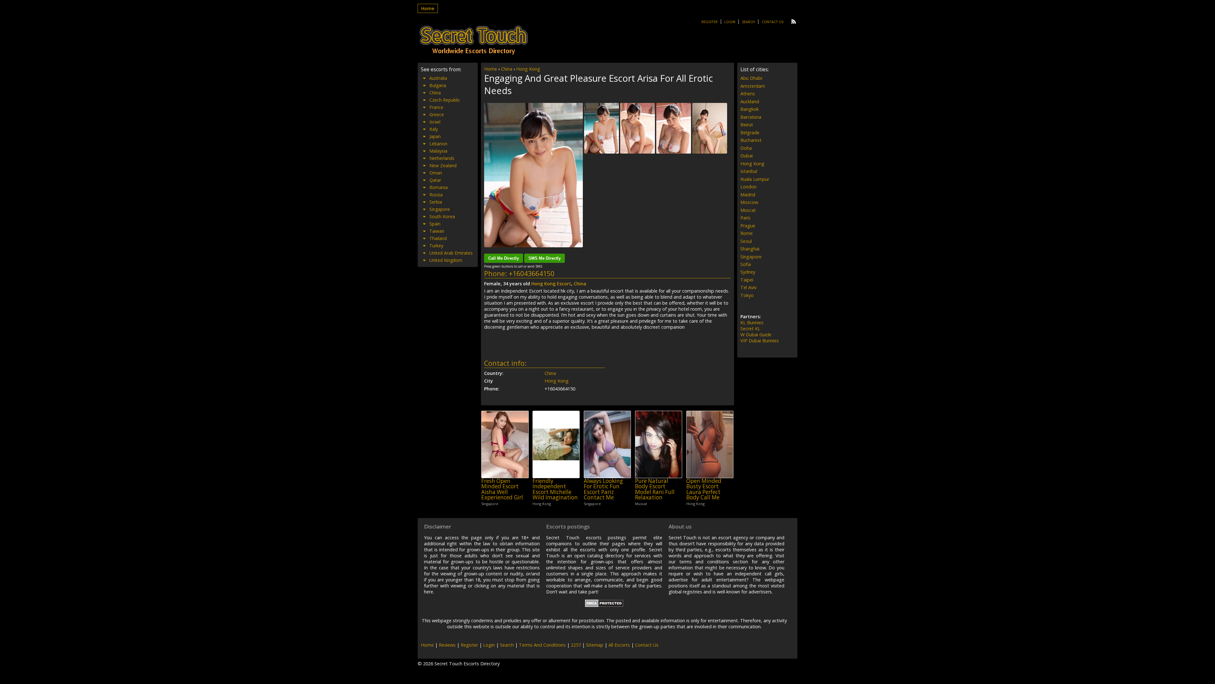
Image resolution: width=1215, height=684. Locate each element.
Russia (436, 195)
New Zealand (443, 165)
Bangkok (749, 109)
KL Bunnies (751, 323)
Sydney (747, 272)
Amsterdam (752, 86)
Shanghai (749, 249)
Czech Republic (444, 100)
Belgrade (749, 133)
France (436, 107)
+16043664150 (531, 273)
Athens (747, 94)
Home (427, 8)
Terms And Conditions (542, 645)
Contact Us (772, 21)
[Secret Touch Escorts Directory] (474, 40)
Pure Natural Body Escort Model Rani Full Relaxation (655, 489)
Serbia (435, 202)
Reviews (447, 645)
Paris (745, 218)
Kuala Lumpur (754, 179)
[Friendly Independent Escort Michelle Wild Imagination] (556, 444)
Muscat (748, 210)
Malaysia (438, 151)
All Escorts (619, 645)
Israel (434, 122)
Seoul (746, 241)
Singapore (439, 209)
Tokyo (747, 295)
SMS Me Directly (544, 258)
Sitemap (594, 645)
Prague (747, 226)
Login (729, 21)
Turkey (436, 246)
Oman (435, 173)
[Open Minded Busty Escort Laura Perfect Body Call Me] (710, 444)
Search (748, 21)
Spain (434, 224)
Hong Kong (528, 69)
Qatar (435, 180)
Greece (436, 114)
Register (709, 21)
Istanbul (748, 171)
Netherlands (441, 158)
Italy (433, 129)
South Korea (442, 216)
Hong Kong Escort (551, 284)
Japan (435, 136)
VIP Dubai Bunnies (759, 341)
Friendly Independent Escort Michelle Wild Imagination (555, 489)
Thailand (438, 238)
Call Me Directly (503, 258)
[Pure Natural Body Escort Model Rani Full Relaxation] (658, 444)
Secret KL (750, 329)
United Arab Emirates (451, 253)
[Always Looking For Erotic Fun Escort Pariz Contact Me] (607, 444)
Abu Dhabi (751, 78)
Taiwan (436, 231)
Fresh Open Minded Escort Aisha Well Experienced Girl (502, 489)
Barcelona (750, 117)
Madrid (747, 195)
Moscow (749, 202)
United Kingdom (445, 260)
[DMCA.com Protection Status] (604, 605)
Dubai (746, 156)
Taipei (746, 280)
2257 (576, 645)
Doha (746, 148)
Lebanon (438, 144)
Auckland (749, 101)
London (748, 187)
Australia (438, 78)
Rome (746, 233)
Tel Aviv (748, 287)
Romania (438, 187)
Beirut (746, 125)
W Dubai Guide (755, 335)
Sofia (745, 264)
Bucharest (751, 140)
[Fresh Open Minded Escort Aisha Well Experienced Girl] (505, 444)
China (506, 69)
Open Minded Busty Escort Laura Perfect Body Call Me (703, 489)
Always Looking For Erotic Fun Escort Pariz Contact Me (603, 489)
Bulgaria (437, 85)
